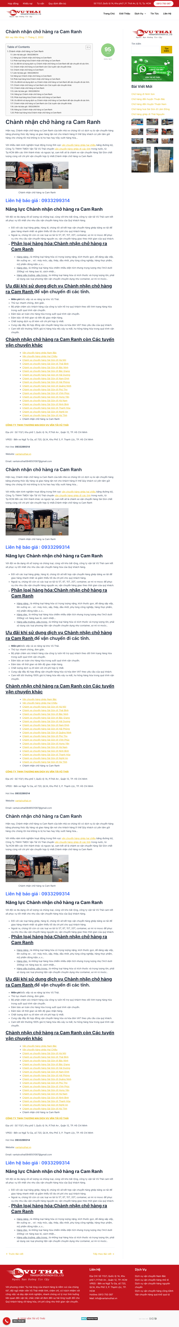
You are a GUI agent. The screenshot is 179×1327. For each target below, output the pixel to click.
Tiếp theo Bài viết (103, 1254)
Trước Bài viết (14, 1254)
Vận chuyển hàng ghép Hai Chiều (39, 356)
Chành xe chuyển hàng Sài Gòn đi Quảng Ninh (46, 385)
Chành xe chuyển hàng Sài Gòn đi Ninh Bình (45, 404)
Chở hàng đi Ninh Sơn (143, 94)
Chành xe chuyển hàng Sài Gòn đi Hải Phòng (46, 382)
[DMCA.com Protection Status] (89, 1318)
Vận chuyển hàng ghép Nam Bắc (39, 352)
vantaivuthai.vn (23, 454)
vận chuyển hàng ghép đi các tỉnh (73, 148)
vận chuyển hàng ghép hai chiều (79, 145)
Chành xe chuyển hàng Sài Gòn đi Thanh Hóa (46, 408)
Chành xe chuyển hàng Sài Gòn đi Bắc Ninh (45, 367)
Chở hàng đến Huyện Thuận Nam (148, 104)
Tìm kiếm (136, 43)
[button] (163, 3)
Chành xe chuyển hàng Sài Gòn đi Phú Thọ (45, 389)
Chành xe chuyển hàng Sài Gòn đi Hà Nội (44, 360)
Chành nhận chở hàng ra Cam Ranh (26, 51)
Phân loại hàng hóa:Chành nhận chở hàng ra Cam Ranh (37, 60)
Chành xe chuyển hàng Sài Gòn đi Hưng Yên (45, 396)
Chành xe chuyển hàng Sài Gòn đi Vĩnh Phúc (46, 393)
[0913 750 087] (6, 1321)
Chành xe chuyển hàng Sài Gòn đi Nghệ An (45, 411)
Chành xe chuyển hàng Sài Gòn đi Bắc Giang (46, 371)
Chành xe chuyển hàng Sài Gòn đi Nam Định (45, 378)
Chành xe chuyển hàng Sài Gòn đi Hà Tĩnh (44, 415)
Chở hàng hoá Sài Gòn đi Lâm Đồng (150, 109)
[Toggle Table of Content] (86, 47)
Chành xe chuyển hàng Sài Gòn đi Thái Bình (45, 363)
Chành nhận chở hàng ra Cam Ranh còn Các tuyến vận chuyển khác (42, 67)
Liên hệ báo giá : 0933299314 (25, 54)
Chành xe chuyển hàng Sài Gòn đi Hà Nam (44, 400)
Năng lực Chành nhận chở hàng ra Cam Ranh (33, 58)
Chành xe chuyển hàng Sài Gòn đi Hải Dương (46, 374)
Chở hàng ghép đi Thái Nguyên (147, 114)
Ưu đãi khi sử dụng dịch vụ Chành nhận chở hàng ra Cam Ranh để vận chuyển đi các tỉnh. (51, 64)
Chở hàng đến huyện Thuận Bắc (148, 99)
